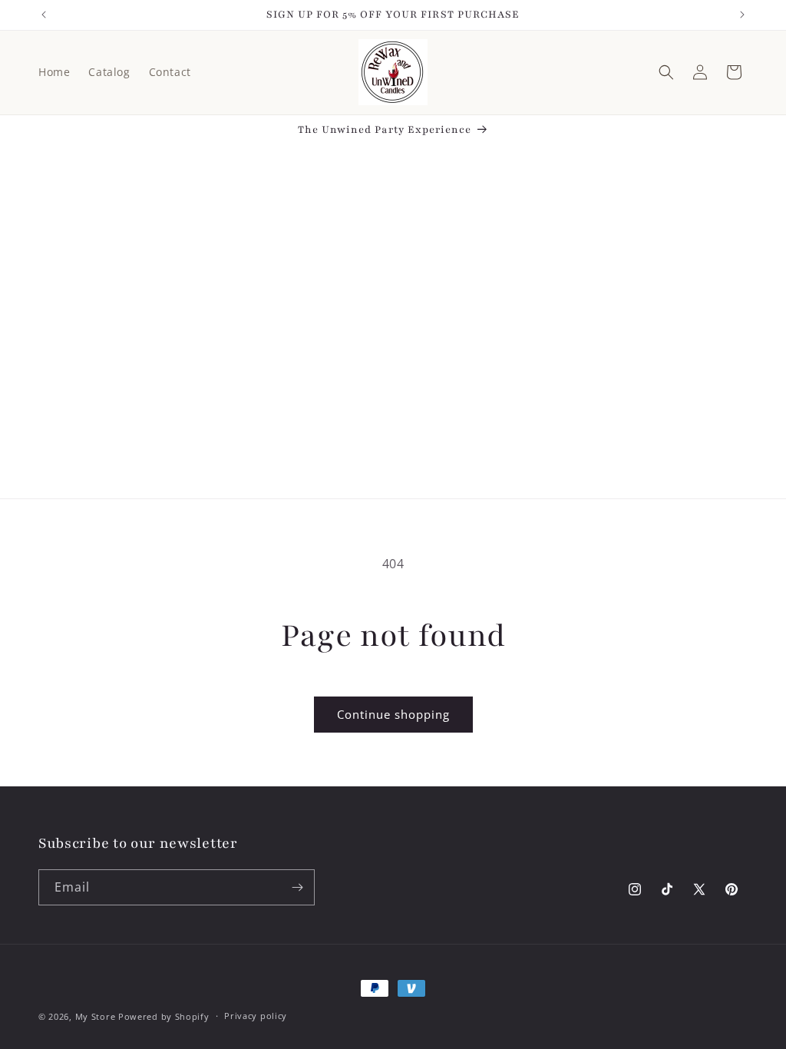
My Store (95, 1016)
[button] (666, 72)
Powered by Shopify (164, 1016)
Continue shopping (393, 714)
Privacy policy (255, 1015)
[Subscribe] (297, 887)
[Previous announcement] (44, 14)
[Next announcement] (742, 14)
